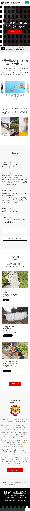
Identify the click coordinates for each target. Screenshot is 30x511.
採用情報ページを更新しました (11, 211)
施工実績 (17, 482)
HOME (4, 482)
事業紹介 (10, 482)
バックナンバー (15, 230)
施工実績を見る (15, 383)
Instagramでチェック (15, 470)
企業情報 (24, 482)
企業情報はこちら (15, 31)
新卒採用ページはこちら (15, 238)
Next (27, 90)
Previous (2, 90)
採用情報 (4, 484)
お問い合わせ (12, 484)
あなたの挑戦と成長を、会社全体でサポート (15, 96)
